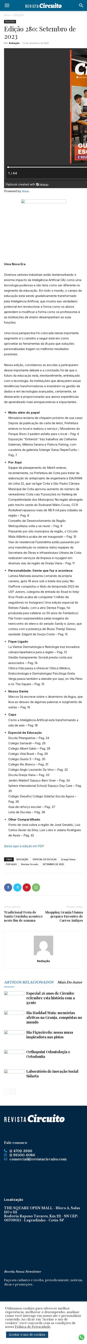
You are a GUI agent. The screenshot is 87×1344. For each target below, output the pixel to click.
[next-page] (13, 1091)
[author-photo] (43, 955)
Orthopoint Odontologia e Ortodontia (48, 1054)
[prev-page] (6, 1091)
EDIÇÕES (19, 15)
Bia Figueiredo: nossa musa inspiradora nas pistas (49, 1034)
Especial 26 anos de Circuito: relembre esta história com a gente (50, 998)
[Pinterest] (27, 887)
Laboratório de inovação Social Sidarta (52, 1073)
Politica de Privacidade (32, 1327)
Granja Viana (68, 859)
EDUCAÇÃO (22, 859)
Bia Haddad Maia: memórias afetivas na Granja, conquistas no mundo (54, 1017)
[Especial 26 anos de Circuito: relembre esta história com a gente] (14, 998)
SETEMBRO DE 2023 (53, 864)
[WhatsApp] (36, 887)
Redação (14, 43)
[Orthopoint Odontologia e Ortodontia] (14, 1057)
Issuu (25, 191)
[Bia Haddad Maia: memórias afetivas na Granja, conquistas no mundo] (14, 1018)
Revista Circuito (29, 864)
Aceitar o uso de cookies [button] (27, 1334)
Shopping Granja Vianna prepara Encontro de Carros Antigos (64, 916)
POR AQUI (11, 864)
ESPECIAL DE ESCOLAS (45, 859)
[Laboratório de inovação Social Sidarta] (14, 1076)
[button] (6, 5)
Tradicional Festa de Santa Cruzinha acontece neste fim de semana (23, 916)
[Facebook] (8, 887)
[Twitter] (17, 887)
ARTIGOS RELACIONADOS (28, 982)
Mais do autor (69, 982)
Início (7, 15)
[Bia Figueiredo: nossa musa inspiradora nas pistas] (14, 1037)
